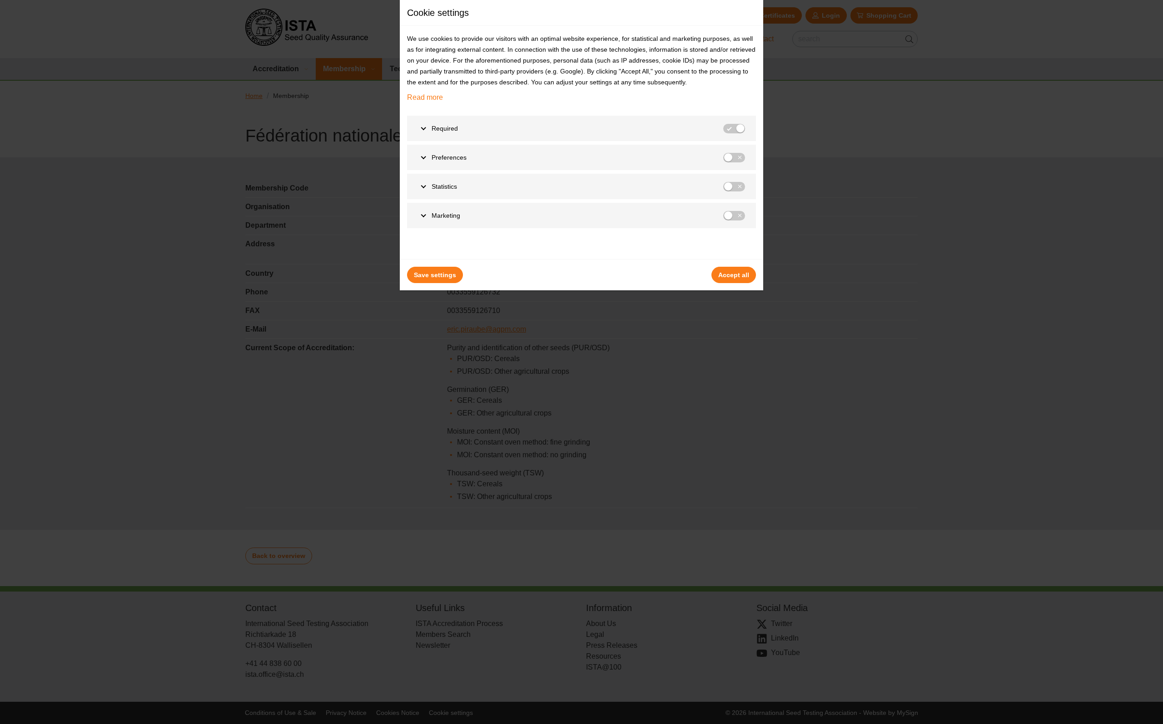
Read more (425, 97)
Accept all (733, 275)
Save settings (435, 275)
